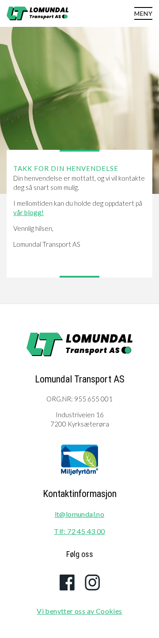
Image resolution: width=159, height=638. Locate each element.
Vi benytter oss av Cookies (79, 611)
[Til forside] (79, 345)
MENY (143, 13)
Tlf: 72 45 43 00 (79, 531)
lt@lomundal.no (80, 514)
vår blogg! (28, 212)
